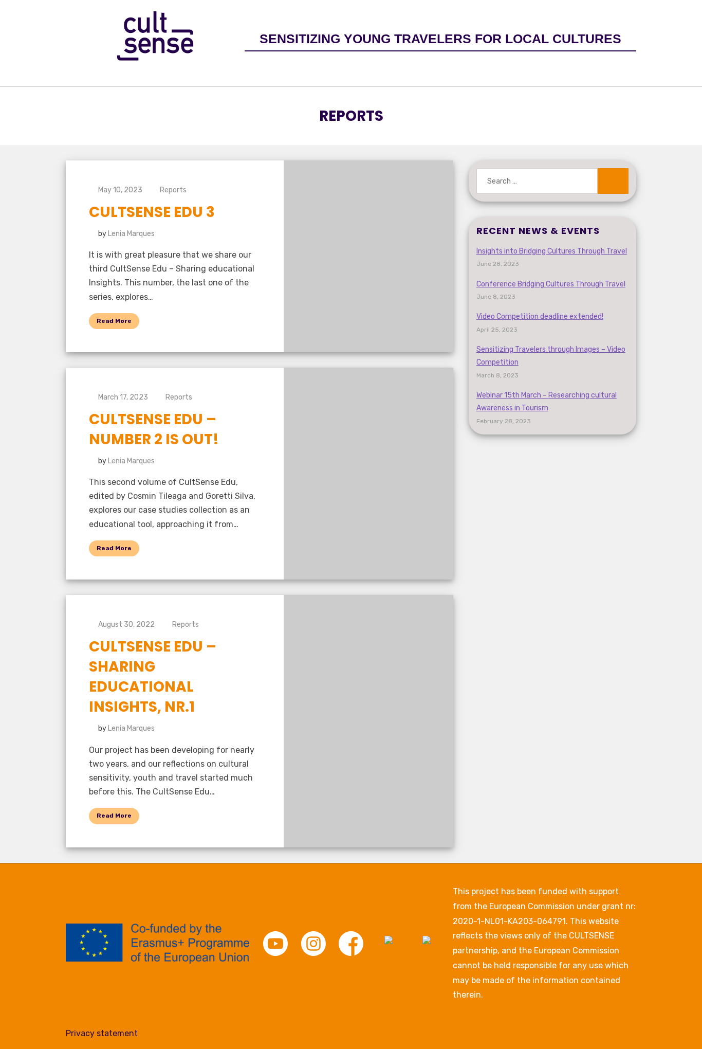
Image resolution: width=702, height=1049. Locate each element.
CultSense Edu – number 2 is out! (154, 429)
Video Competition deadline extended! (539, 316)
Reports (173, 190)
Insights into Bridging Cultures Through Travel (551, 251)
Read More (114, 320)
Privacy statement (102, 1033)
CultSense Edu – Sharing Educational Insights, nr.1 (152, 677)
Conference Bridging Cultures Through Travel (550, 284)
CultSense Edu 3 (152, 212)
